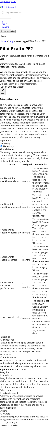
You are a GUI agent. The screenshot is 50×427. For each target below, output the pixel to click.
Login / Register (8, 1)
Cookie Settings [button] (8, 86)
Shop (10, 41)
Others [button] (3, 410)
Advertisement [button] (7, 390)
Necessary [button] (5, 143)
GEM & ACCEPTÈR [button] (9, 425)
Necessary (8, 146)
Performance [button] (6, 354)
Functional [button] (5, 336)
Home (3, 41)
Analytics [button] (4, 372)
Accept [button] (20, 86)
